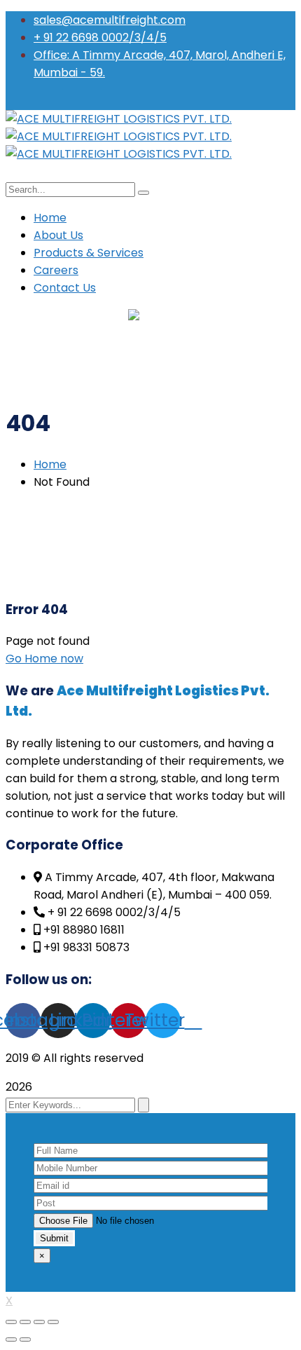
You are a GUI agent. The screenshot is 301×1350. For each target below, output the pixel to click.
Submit (54, 1238)
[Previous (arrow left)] (11, 1339)
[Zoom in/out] (53, 1322)
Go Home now (44, 658)
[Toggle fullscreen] (39, 1322)
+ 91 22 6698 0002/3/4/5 (100, 37)
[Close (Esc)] (11, 1322)
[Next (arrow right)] (25, 1339)
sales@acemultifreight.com (110, 20)
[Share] (25, 1322)
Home (50, 464)
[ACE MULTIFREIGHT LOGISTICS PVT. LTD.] (119, 119)
